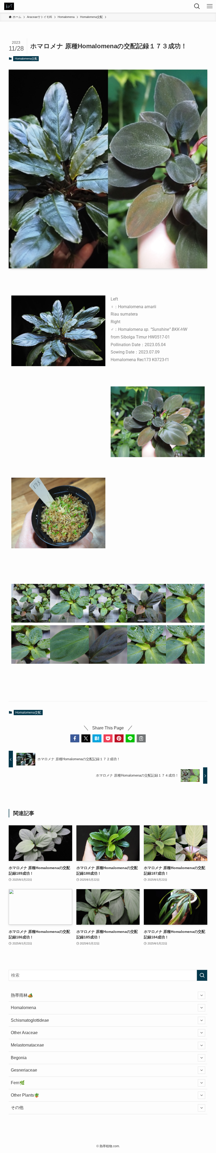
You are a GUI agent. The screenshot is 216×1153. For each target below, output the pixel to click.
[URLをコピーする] (141, 738)
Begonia (19, 1057)
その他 (17, 1107)
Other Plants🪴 (25, 1095)
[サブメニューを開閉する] (201, 995)
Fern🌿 (18, 1083)
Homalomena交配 (26, 58)
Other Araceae (24, 1032)
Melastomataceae (27, 1045)
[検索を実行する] (202, 975)
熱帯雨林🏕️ (22, 995)
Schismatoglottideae (30, 1020)
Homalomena (23, 1007)
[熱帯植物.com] (9, 6)
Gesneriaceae (24, 1070)
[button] (74, 738)
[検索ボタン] (197, 6)
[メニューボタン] (209, 6)
